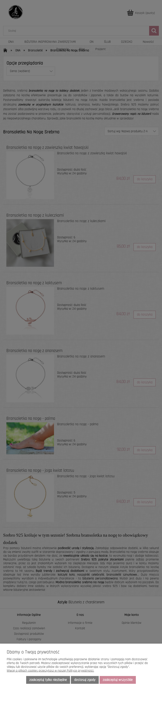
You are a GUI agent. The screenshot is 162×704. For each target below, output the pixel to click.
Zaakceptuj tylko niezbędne (48, 679)
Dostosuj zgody (85, 679)
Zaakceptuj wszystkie (118, 679)
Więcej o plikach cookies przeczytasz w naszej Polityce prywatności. (50, 671)
